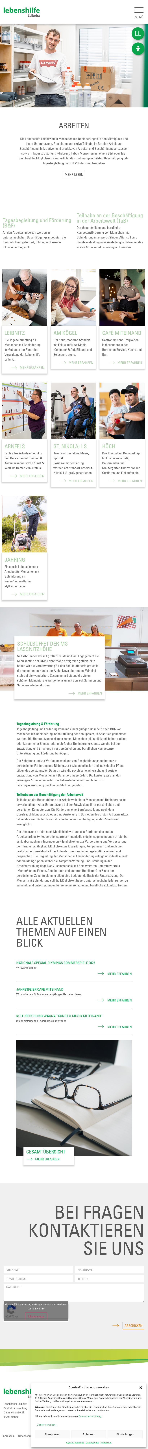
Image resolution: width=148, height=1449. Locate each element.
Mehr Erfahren (32, 367)
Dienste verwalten (46, 1424)
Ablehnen (89, 1434)
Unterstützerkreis (108, 866)
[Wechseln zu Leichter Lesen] (138, 33)
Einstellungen (125, 1434)
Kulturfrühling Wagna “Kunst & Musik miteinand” (59, 1016)
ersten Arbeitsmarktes (91, 247)
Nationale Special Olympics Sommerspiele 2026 (55, 962)
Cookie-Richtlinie (75, 1442)
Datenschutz (92, 1442)
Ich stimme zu (36, 1316)
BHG (113, 729)
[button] (141, 1387)
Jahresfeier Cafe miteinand (39, 989)
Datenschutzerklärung (90, 1416)
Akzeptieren (52, 1434)
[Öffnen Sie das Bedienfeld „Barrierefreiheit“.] (138, 48)
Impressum (106, 1442)
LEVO (75, 163)
